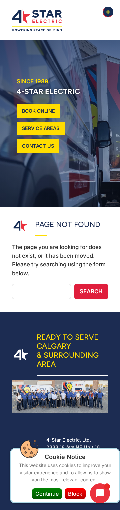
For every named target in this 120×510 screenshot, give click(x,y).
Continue (47, 493)
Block (75, 493)
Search (91, 291)
